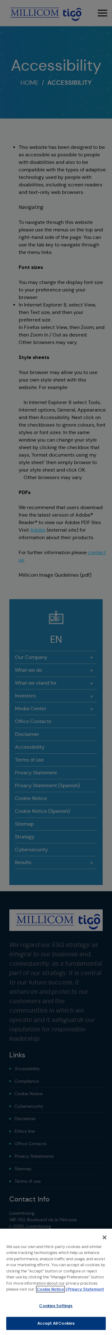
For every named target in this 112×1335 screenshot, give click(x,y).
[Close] (104, 1237)
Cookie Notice (50, 1289)
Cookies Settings (55, 1305)
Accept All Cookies (56, 1323)
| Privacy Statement (85, 1289)
